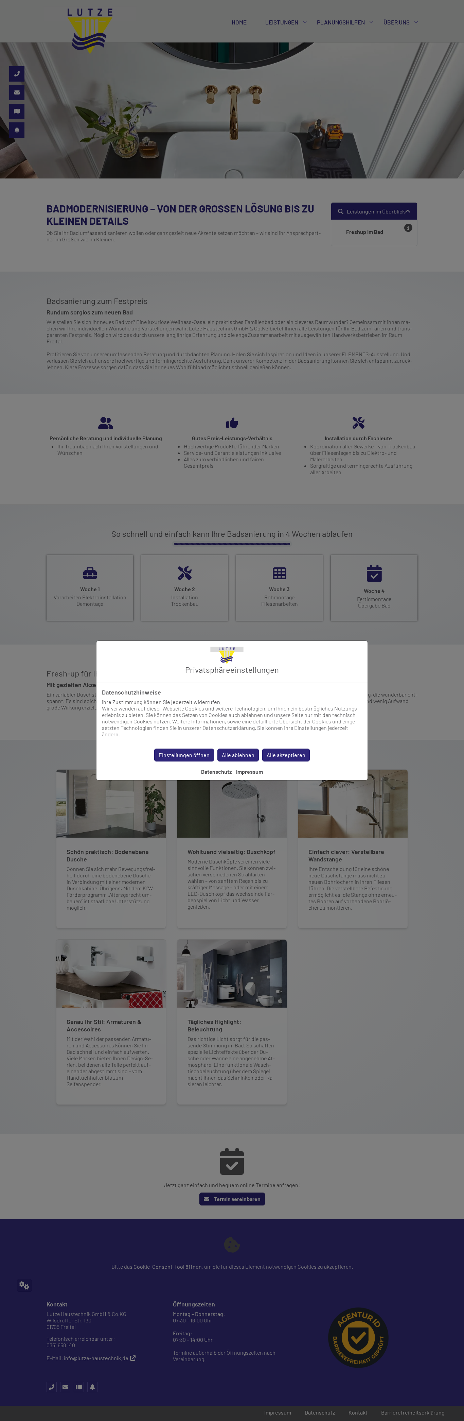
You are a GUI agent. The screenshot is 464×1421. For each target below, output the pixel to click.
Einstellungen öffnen (184, 755)
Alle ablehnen (238, 755)
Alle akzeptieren (286, 755)
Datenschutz (216, 771)
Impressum (249, 771)
